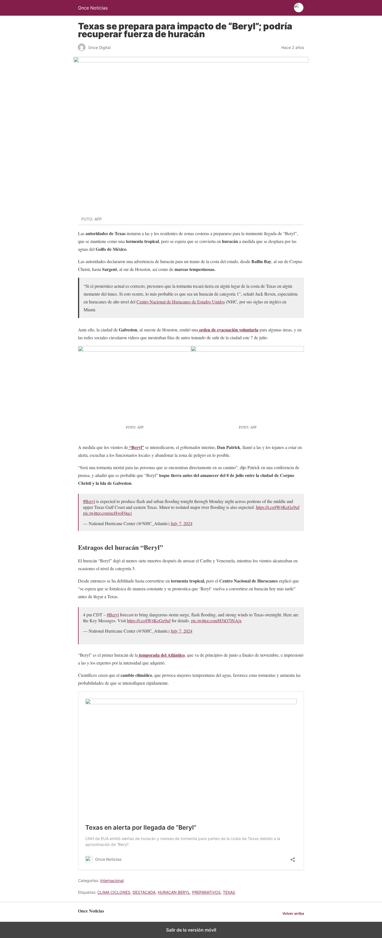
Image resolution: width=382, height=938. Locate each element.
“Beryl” (136, 447)
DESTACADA (144, 892)
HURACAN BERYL (174, 892)
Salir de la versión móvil (191, 930)
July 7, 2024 (181, 523)
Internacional (112, 880)
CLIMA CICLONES (113, 892)
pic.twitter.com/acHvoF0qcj (107, 513)
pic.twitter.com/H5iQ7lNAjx (216, 620)
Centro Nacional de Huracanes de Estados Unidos (180, 302)
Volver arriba (293, 913)
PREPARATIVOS (206, 892)
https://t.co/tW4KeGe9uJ (278, 507)
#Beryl (89, 501)
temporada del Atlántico (161, 655)
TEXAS (229, 892)
